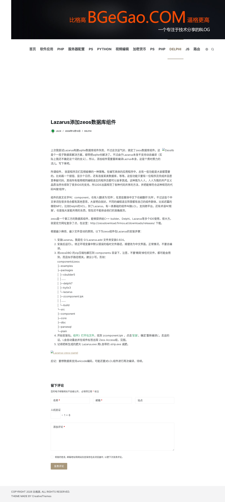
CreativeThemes (41, 496)
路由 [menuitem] (197, 49)
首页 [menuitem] (32, 49)
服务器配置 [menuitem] (76, 49)
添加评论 (59, 426)
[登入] (207, 49)
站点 (140, 400)
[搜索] (212, 49)
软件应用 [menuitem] (46, 49)
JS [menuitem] (187, 49)
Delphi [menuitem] (175, 49)
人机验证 (56, 409)
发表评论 (59, 466)
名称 (56, 400)
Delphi (87, 131)
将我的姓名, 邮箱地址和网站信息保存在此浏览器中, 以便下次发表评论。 (89, 457)
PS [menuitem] (91, 49)
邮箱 (99, 400)
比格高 (36, 491)
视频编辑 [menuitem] (122, 49)
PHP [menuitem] (60, 49)
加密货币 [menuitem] (139, 49)
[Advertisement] (112, 94)
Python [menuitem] (104, 49)
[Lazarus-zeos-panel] (64, 352)
